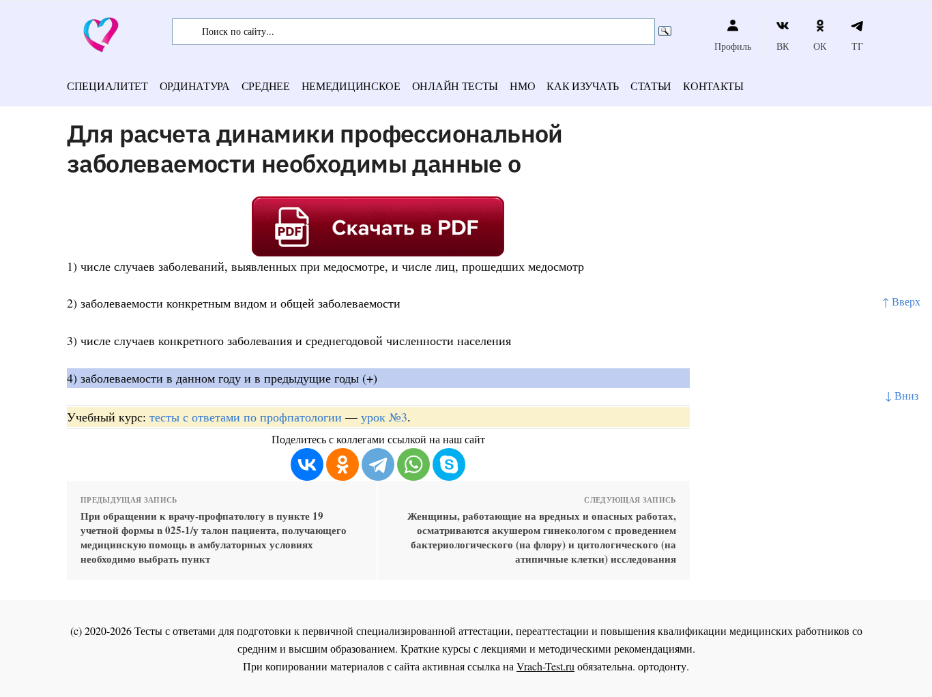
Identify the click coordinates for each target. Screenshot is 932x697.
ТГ (857, 46)
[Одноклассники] (342, 464)
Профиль (732, 46)
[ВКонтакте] (307, 464)
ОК (819, 46)
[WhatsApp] (413, 464)
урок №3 (384, 417)
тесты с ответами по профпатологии (245, 417)
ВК (782, 46)
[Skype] (449, 464)
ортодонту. (663, 666)
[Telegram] (378, 464)
